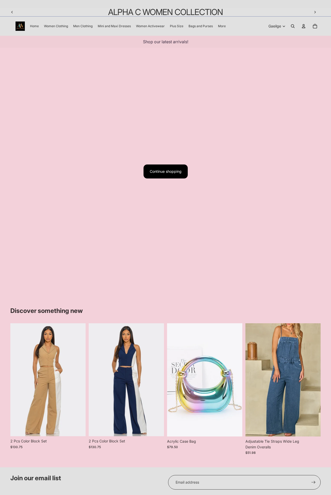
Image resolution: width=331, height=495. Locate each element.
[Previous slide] (12, 12)
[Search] (292, 26)
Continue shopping (166, 171)
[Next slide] (315, 12)
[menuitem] (221, 26)
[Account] (303, 26)
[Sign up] (313, 482)
